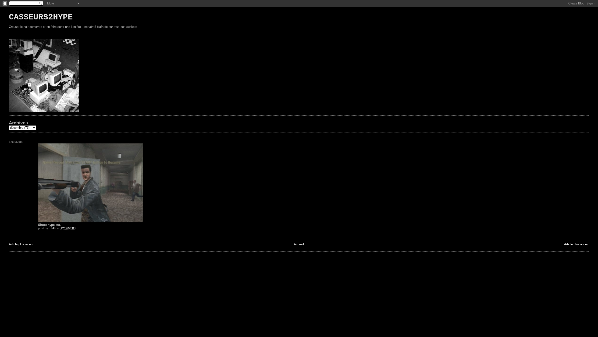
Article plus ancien (576, 244)
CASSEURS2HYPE (41, 17)
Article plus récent (21, 244)
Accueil (299, 244)
